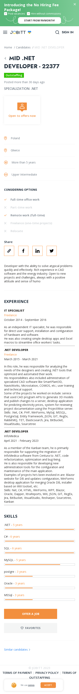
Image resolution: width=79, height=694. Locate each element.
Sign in (68, 32)
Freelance (10, 315)
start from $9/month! (39, 20)
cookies (31, 685)
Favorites (33, 628)
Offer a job (30, 614)
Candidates (23, 47)
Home (8, 47)
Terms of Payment (17, 673)
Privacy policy (47, 673)
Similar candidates (16, 649)
